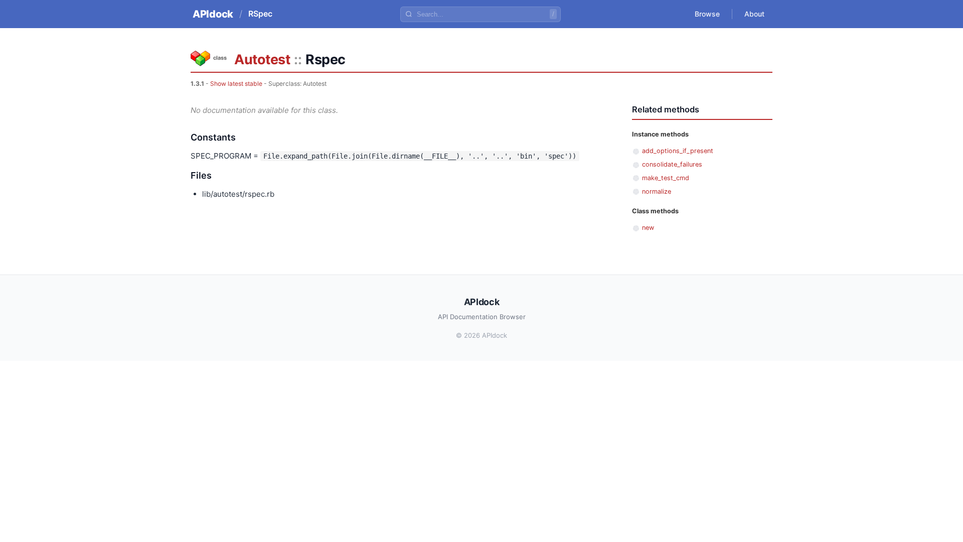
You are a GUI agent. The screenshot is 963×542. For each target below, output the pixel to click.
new (648, 227)
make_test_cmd (665, 178)
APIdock (213, 14)
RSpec (260, 14)
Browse (707, 14)
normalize (656, 191)
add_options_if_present (677, 151)
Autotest (262, 59)
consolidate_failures (672, 164)
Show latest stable (236, 83)
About (754, 14)
